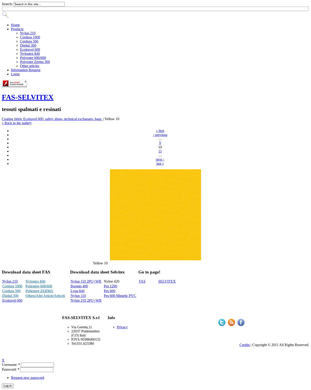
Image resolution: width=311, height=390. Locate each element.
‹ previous (160, 135)
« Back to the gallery (17, 123)
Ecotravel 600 (30, 49)
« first (160, 131)
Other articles (29, 66)
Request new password (27, 378)
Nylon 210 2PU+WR (86, 300)
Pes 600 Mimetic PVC (120, 296)
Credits (245, 345)
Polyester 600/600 (33, 58)
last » (160, 163)
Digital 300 (28, 45)
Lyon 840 (77, 291)
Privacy (122, 327)
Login (15, 74)
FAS (142, 281)
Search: (7, 4)
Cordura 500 (29, 41)
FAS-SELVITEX (28, 97)
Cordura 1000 (30, 37)
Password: (10, 369)
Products (17, 29)
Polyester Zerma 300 (35, 62)
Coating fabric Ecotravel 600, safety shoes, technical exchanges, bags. (52, 119)
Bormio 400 (79, 286)
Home (15, 25)
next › (160, 159)
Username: (11, 365)
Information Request (25, 70)
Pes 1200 (110, 286)
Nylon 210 (28, 33)
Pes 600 (109, 291)
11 (160, 151)
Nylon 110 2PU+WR (86, 281)
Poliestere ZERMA (39, 291)
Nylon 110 (78, 296)
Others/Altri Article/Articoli (45, 296)
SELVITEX (167, 281)
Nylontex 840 (30, 54)
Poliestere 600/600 (38, 286)
